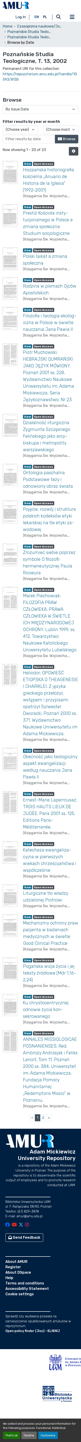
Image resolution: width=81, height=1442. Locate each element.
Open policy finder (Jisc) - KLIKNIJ (32, 1331)
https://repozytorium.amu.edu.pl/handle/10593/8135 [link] (40, 77)
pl (45, 17)
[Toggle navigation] (72, 17)
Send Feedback (26, 1237)
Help (9, 1278)
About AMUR (16, 1261)
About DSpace (18, 1272)
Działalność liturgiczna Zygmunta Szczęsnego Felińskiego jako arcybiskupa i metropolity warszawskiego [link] (46, 436)
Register (13, 1267)
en (36, 17)
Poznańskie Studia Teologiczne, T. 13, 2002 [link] (29, 37)
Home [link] (7, 26)
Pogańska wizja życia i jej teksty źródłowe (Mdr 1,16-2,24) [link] (49, 973)
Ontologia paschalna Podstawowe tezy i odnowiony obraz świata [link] (48, 479)
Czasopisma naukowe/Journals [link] (39, 26)
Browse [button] (68, 139)
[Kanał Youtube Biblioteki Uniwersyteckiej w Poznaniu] (14, 1225)
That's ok (11, 1435)
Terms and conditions (24, 1283)
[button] (16, 5)
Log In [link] (21, 17)
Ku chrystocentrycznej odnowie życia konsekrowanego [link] (46, 1009)
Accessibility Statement (27, 1288)
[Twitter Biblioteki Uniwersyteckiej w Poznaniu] (21, 1225)
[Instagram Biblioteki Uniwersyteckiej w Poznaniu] (27, 1225)
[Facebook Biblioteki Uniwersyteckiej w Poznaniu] (7, 1225)
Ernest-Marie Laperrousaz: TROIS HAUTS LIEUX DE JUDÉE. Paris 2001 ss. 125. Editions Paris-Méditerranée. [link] (50, 813)
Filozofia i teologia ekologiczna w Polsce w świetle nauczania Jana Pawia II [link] (49, 322)
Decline (29, 1435)
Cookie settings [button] (19, 1294)
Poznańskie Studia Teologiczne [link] (29, 32)
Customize (48, 1435)
